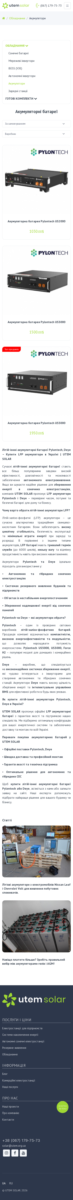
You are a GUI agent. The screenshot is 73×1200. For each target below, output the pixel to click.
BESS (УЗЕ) (15, 68)
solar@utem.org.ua (14, 1145)
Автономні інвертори (21, 76)
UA (4, 1183)
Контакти (8, 1119)
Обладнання (15, 45)
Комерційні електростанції (18, 1080)
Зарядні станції (18, 91)
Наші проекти (10, 1106)
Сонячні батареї (18, 53)
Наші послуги (10, 1087)
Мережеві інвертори (21, 61)
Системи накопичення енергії (20, 1034)
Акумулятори (16, 83)
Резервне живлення (14, 1048)
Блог (4, 1074)
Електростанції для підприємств (22, 1028)
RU (11, 1183)
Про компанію (10, 1113)
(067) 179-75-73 (51, 5)
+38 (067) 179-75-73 (21, 1140)
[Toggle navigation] (67, 5)
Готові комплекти (19, 98)
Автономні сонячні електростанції (23, 1041)
